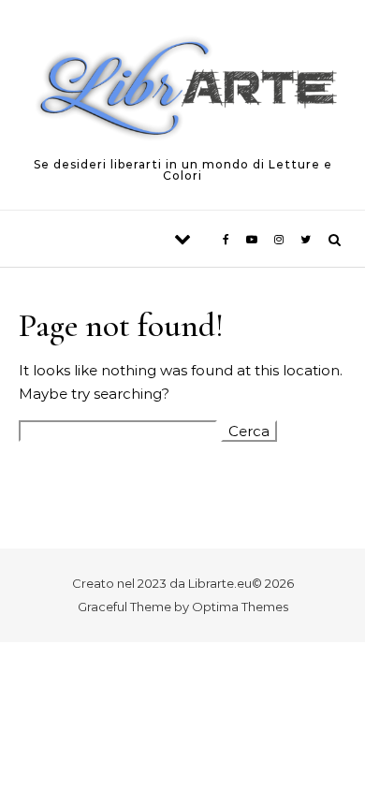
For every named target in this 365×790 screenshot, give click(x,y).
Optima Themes (240, 606)
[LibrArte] (182, 91)
